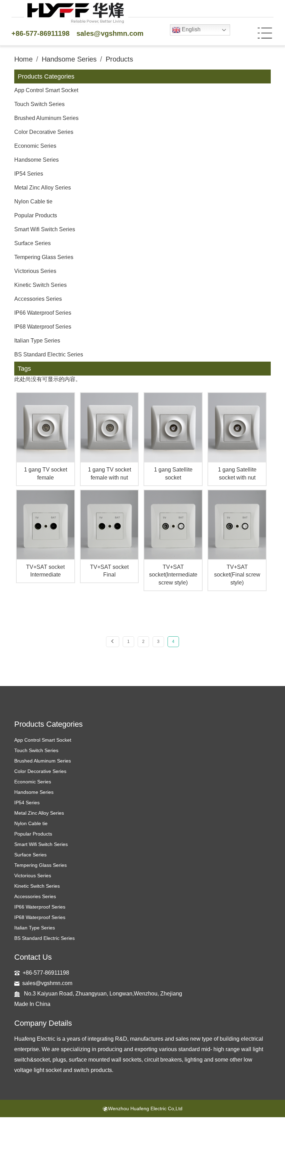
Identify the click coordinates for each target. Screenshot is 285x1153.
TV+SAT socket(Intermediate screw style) (173, 575)
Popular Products (35, 215)
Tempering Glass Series (43, 257)
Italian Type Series (37, 341)
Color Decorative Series (43, 132)
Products (119, 59)
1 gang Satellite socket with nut (237, 474)
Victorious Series (35, 271)
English (190, 29)
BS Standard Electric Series (48, 354)
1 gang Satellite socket (173, 474)
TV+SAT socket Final (109, 571)
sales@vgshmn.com (110, 33)
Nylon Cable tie (33, 201)
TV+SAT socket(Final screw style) (237, 575)
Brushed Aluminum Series (46, 118)
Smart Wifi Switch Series (44, 229)
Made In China (32, 1004)
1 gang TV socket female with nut (109, 474)
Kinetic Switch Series (40, 285)
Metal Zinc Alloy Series (42, 188)
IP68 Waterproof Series (42, 327)
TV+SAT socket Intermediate (45, 571)
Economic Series (35, 146)
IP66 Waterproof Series (42, 313)
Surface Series (32, 243)
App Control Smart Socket (46, 90)
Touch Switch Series (39, 104)
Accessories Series (38, 299)
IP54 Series (28, 174)
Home (23, 59)
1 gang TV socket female (45, 474)
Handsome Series (69, 59)
